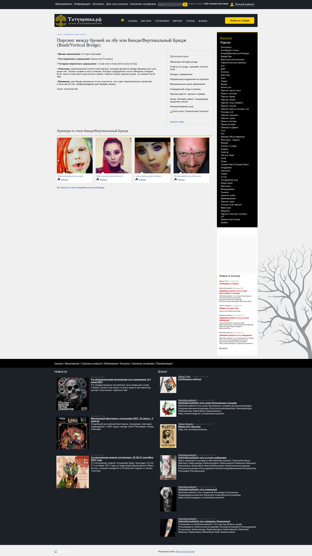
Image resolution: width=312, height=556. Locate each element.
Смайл (224, 174)
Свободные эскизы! (229, 284)
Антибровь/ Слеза (230, 50)
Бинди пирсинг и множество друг (110, 176)
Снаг (223, 130)
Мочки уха (226, 87)
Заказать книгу (177, 122)
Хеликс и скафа (229, 146)
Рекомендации (164, 363)
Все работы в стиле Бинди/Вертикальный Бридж (80, 188)
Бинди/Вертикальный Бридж (235, 53)
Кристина (225, 75)
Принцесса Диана (229, 127)
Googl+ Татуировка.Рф (67, 89)
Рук (222, 133)
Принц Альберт (228, 124)
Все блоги (223, 348)
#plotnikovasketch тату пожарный (235, 335)
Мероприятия (63, 4)
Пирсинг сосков (228, 106)
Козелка (225, 72)
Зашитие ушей (228, 195)
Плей (223, 158)
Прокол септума (229, 93)
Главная (60, 34)
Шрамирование (228, 198)
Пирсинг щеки (227, 201)
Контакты (98, 4)
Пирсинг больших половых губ (234, 215)
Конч (223, 78)
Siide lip (224, 152)
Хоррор (224, 149)
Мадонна (225, 211)
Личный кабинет (244, 4)
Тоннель (225, 192)
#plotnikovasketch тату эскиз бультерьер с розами (233, 292)
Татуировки (162, 21)
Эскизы (202, 21)
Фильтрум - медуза (230, 140)
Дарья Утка (223, 281)
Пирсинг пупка (228, 118)
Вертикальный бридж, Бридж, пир (187, 176)
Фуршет (224, 143)
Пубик (224, 161)
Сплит (224, 177)
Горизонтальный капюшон (233, 62)
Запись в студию (240, 20)
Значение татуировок (143, 4)
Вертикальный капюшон (232, 59)
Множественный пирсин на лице (70, 176)
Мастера (146, 21)
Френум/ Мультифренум (233, 137)
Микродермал (227, 189)
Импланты (226, 186)
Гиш (223, 66)
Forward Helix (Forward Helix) (234, 164)
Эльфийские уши (229, 180)
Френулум (226, 208)
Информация (82, 4)
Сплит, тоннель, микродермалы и (148, 176)
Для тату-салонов (117, 4)
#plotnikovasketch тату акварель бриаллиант (204, 521)
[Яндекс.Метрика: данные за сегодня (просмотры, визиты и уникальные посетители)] (64, 551)
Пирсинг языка (228, 99)
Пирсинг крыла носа (231, 90)
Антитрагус (226, 47)
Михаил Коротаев (185, 551)
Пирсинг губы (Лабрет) (232, 103)
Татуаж (190, 21)
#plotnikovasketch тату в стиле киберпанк (202, 457)
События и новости (91, 363)
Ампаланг (225, 170)
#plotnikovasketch (226, 288)
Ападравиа (226, 167)
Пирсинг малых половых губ (235, 109)
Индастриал (227, 183)
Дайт (223, 69)
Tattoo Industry (225, 305)
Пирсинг (177, 21)
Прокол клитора (228, 121)
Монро (224, 84)
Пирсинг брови (228, 96)
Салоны (132, 21)
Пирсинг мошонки (229, 115)
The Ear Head (227, 155)
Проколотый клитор (230, 219)
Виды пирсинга (80, 34)
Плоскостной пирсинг (231, 204)
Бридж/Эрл (226, 56)
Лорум (224, 81)
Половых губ (227, 112)
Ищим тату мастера (228, 308)
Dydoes (224, 222)
